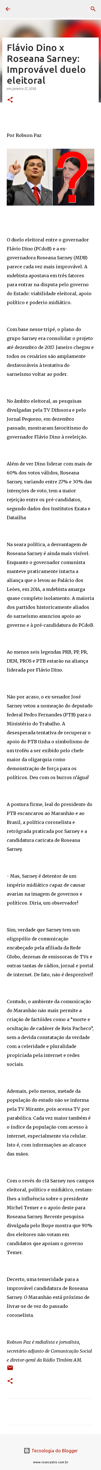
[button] (10, 100)
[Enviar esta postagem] (10, 1370)
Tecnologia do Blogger (54, 1450)
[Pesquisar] (93, 9)
